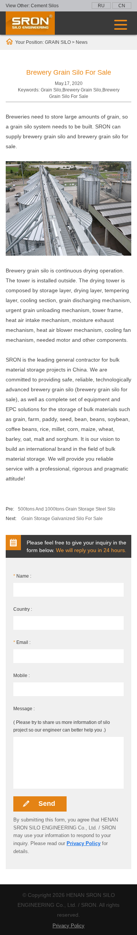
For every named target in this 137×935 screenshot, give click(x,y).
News (82, 42)
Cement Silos (45, 5)
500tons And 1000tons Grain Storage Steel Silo (66, 509)
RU (101, 5)
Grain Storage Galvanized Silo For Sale (62, 518)
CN (121, 5)
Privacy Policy (83, 843)
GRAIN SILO (58, 42)
